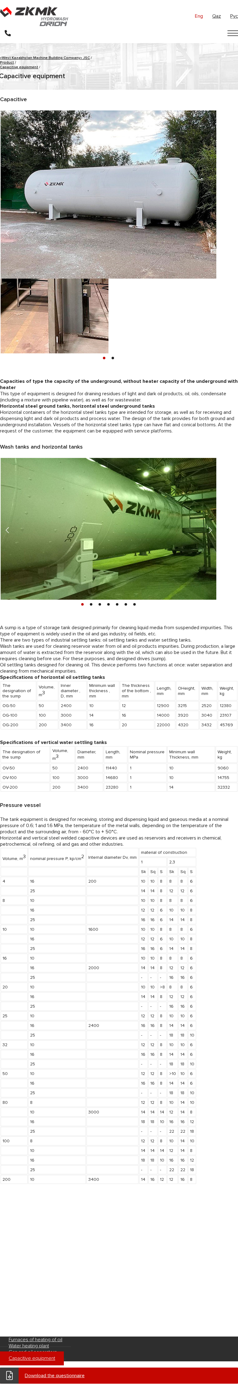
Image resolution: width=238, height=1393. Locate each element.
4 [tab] (108, 604)
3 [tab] (100, 604)
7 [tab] (134, 604)
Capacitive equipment (32, 1358)
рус (234, 16)
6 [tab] (126, 604)
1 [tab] (104, 358)
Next (209, 232)
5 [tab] (117, 604)
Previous (6, 232)
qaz (216, 16)
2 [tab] (113, 358)
